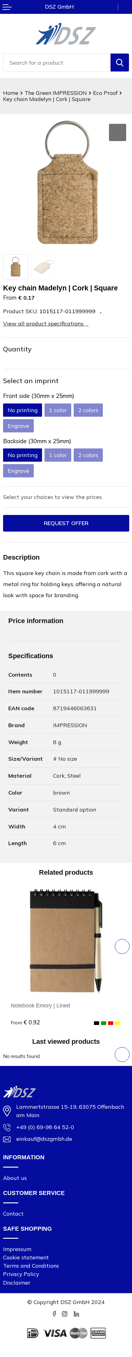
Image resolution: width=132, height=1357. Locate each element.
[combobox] (57, 62)
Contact (13, 1213)
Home (10, 92)
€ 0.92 (25, 1022)
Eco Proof (105, 92)
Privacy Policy (21, 1273)
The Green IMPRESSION (56, 92)
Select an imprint (31, 380)
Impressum (17, 1249)
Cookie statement (26, 1257)
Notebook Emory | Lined (40, 1006)
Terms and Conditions (31, 1265)
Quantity (17, 349)
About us (15, 1177)
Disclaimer (16, 1282)
